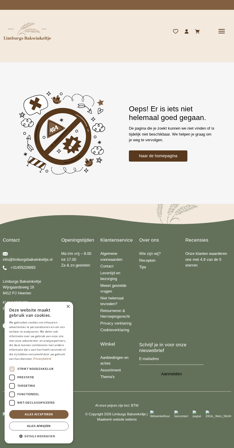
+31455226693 (23, 267)
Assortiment (110, 370)
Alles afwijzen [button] (39, 426)
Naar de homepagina (158, 156)
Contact (107, 266)
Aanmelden (171, 374)
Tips (142, 267)
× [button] (68, 306)
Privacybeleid (42, 358)
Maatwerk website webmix (117, 419)
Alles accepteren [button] (39, 414)
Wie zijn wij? (150, 253)
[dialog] (39, 372)
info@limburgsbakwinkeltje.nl (28, 259)
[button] (39, 436)
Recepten (147, 260)
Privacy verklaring (115, 323)
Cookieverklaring (114, 330)
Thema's (107, 377)
